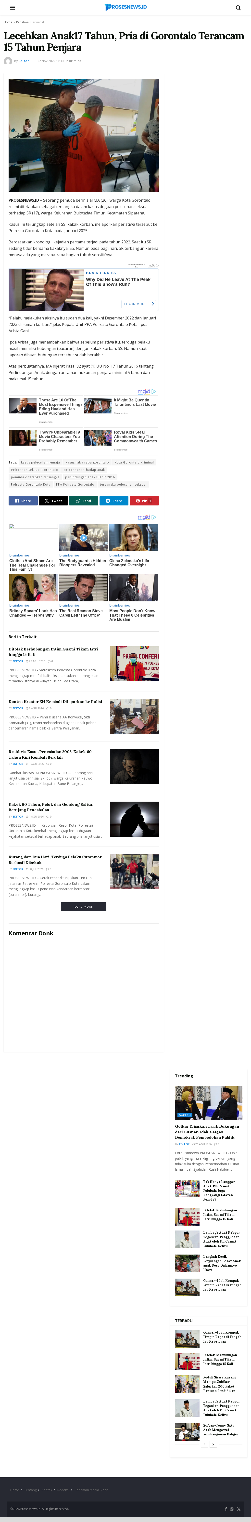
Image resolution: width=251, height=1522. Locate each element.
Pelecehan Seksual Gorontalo (34, 470)
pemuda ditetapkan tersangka (35, 477)
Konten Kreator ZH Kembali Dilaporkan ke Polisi (55, 701)
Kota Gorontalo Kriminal (134, 462)
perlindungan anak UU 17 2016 (90, 477)
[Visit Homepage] (125, 7)
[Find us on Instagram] (232, 1509)
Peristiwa (22, 22)
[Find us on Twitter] (239, 1509)
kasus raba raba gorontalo (87, 462)
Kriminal (38, 22)
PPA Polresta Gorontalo (75, 484)
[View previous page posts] (204, 1444)
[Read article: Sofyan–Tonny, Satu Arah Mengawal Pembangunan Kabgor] (187, 1432)
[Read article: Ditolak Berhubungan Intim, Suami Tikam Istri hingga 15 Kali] (134, 663)
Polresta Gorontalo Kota (30, 484)
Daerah (185, 1115)
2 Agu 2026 (36, 708)
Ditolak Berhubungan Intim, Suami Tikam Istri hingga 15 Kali (220, 1214)
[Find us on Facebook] (226, 1509)
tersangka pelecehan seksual (123, 484)
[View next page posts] (213, 1444)
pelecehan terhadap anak (84, 470)
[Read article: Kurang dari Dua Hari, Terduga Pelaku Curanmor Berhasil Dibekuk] (134, 871)
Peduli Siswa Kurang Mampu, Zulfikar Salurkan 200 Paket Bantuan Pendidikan (219, 1384)
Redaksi (63, 1490)
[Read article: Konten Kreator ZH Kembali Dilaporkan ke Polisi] (134, 716)
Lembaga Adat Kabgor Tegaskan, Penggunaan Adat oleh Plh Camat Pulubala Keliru (221, 1239)
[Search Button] (238, 7)
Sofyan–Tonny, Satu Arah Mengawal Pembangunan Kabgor (221, 1429)
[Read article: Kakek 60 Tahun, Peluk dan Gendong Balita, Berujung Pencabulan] (134, 819)
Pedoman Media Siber (91, 1490)
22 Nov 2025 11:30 (50, 61)
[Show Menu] (12, 7)
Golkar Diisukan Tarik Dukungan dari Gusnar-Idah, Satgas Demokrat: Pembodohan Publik (207, 1132)
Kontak (47, 1490)
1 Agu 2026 (36, 764)
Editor (24, 61)
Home (8, 22)
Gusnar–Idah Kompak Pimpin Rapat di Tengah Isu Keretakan (222, 1285)
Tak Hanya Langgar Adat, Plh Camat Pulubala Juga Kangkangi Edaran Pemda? (219, 1191)
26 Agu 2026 (36, 661)
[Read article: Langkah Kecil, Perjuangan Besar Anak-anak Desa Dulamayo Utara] (187, 1263)
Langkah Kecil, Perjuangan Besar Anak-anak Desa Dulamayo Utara (222, 1263)
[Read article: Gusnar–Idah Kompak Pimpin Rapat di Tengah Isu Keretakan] (187, 1287)
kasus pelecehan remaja (40, 462)
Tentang (30, 1490)
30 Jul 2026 (35, 869)
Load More (84, 906)
